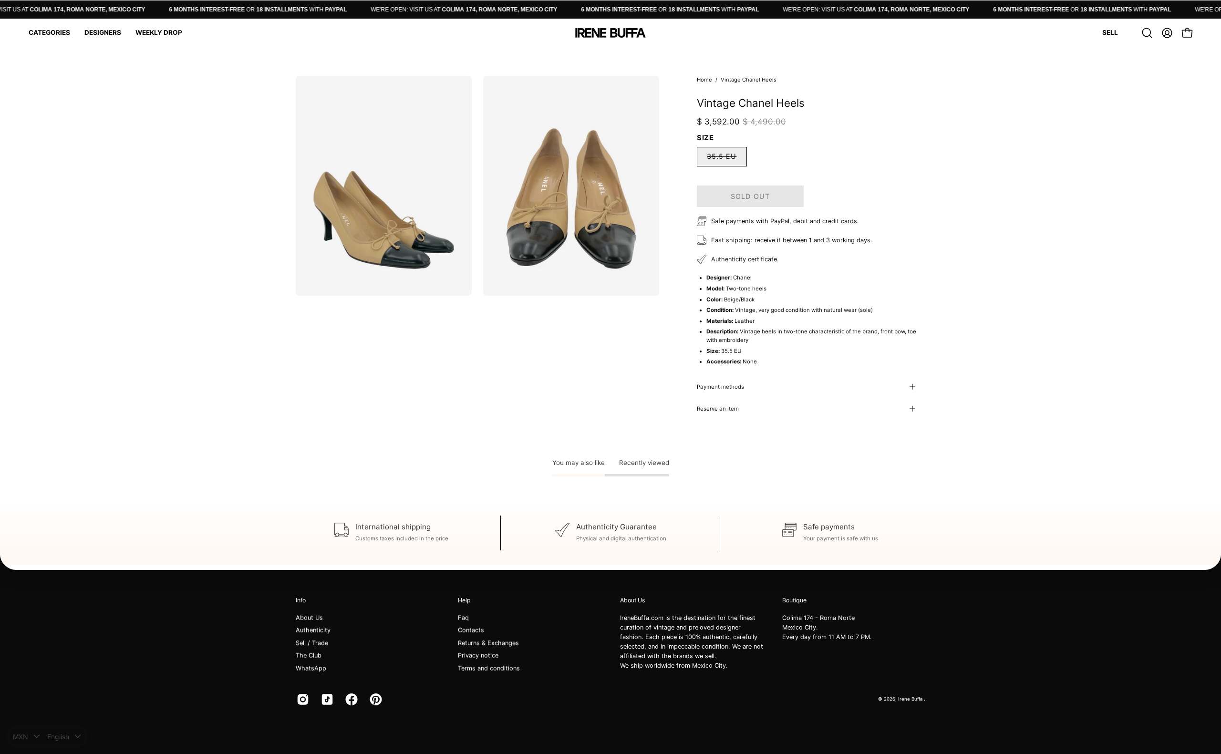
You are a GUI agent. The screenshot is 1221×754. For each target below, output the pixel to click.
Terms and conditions (489, 667)
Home (704, 79)
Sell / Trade (312, 643)
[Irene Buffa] (610, 33)
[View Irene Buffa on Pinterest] (375, 699)
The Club (308, 655)
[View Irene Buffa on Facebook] (350, 699)
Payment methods (720, 386)
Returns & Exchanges (488, 643)
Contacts (471, 630)
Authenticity (313, 630)
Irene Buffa (911, 699)
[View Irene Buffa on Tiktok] (326, 699)
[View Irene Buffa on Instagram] (302, 699)
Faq (463, 617)
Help (464, 600)
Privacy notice (478, 655)
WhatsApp (311, 667)
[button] (49, 33)
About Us (309, 617)
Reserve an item (718, 408)
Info (301, 600)
